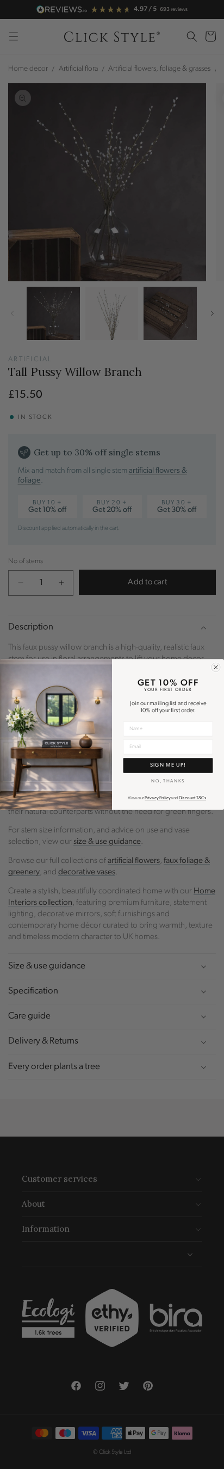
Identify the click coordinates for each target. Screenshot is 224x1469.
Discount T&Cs (192, 798)
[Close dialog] (215, 667)
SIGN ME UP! (168, 765)
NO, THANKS (167, 781)
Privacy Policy (157, 798)
